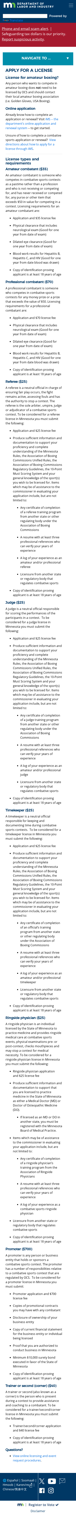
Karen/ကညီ (24, 1485)
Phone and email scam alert (25, 28)
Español (12, 1480)
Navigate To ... (36, 58)
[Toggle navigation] (71, 5)
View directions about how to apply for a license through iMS (31, 144)
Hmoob (8, 1485)
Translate (16, 20)
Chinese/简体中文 (15, 1489)
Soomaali (27, 1480)
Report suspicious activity (23, 39)
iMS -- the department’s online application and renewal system (32, 123)
